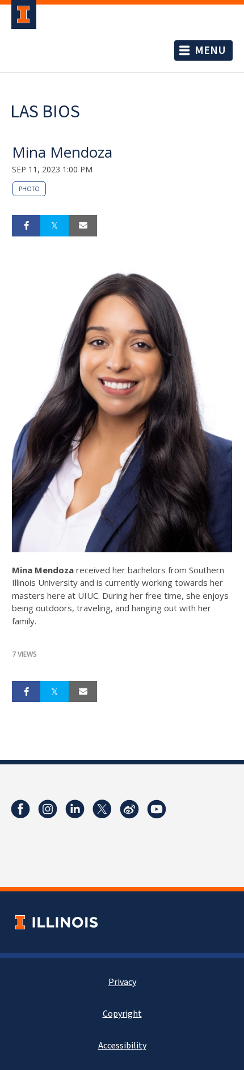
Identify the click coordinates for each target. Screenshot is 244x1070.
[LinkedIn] (74, 809)
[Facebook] (20, 809)
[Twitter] (102, 809)
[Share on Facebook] (26, 225)
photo (29, 189)
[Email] (83, 225)
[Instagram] (47, 809)
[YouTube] (156, 809)
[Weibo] (129, 809)
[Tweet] (54, 225)
